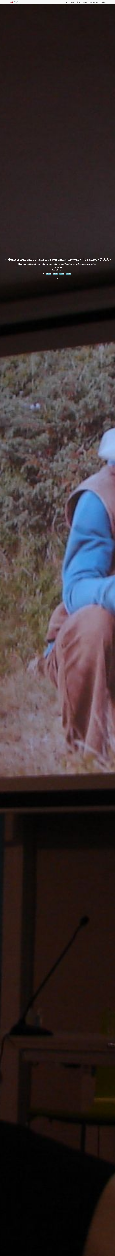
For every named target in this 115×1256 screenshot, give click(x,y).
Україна (62, 273)
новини (55, 273)
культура (48, 273)
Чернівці (69, 273)
